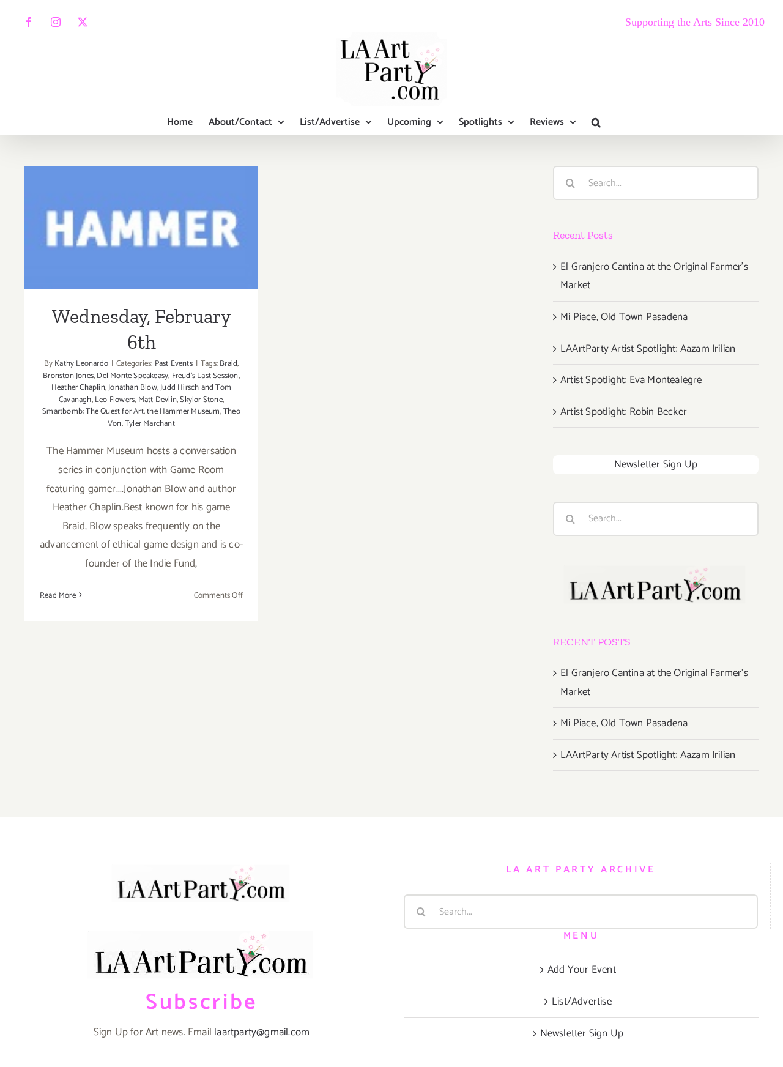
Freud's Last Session (205, 376)
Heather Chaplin (78, 387)
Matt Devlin (157, 399)
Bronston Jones (68, 376)
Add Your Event (581, 969)
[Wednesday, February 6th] (141, 227)
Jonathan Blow (132, 387)
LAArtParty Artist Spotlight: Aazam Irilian (647, 348)
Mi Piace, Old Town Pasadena (624, 316)
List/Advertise (582, 1001)
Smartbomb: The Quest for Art (93, 411)
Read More (58, 595)
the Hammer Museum (183, 411)
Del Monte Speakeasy (132, 376)
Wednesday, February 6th (142, 212)
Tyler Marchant (150, 423)
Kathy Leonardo (81, 363)
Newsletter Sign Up (656, 464)
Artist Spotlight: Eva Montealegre (631, 380)
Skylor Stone (201, 399)
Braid (228, 363)
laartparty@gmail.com (262, 1032)
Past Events (174, 363)
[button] (596, 122)
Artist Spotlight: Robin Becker (623, 411)
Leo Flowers (115, 399)
